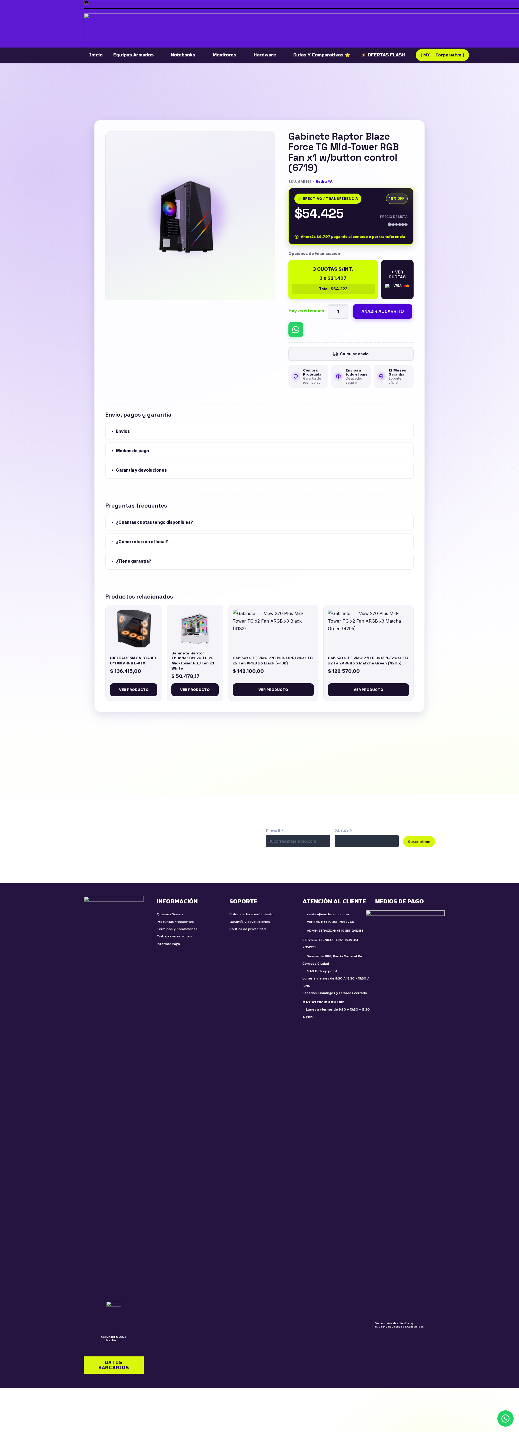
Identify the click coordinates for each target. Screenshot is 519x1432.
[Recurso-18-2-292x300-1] (405, 1112)
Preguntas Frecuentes (175, 921)
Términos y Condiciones (177, 928)
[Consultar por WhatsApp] (295, 329)
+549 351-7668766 (339, 921)
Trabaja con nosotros (174, 936)
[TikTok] (283, 865)
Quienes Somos (170, 914)
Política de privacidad (247, 928)
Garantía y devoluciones (139, 470)
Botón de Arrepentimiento (251, 914)
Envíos (120, 431)
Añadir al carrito (382, 311)
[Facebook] (328, 865)
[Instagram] (305, 865)
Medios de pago (130, 450)
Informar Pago (168, 943)
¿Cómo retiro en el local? (139, 541)
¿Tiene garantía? (131, 561)
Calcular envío (354, 353)
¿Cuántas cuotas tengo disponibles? (152, 522)
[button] (505, 1418)
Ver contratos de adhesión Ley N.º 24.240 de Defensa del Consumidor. (399, 1325)
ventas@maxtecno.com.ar (328, 914)
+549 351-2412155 (350, 930)
